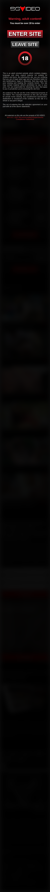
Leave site (25, 44)
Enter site (25, 34)
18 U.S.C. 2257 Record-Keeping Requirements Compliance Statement (25, 118)
